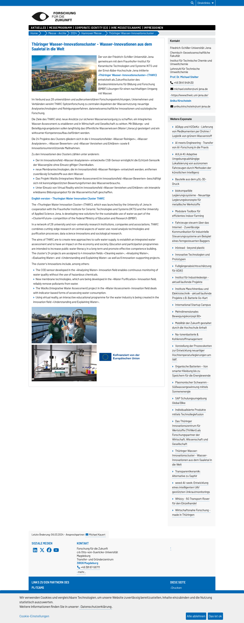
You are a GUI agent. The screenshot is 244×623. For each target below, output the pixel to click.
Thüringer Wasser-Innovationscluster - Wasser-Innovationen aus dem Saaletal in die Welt (192, 458)
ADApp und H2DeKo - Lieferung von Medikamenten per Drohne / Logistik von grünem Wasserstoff (192, 131)
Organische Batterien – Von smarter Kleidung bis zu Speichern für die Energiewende (191, 371)
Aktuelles (38, 27)
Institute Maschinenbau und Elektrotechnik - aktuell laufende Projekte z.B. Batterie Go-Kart (192, 293)
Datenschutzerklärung (96, 606)
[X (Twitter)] (42, 550)
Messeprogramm (60, 27)
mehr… (82, 572)
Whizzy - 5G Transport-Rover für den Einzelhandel (190, 501)
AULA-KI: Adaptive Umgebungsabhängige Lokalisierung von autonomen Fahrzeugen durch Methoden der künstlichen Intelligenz (191, 163)
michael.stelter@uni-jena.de (191, 89)
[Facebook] (49, 550)
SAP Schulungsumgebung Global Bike (189, 400)
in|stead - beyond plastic (190, 248)
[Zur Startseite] (54, 23)
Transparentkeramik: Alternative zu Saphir (186, 473)
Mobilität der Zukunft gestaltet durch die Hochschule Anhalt (191, 325)
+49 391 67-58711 (90, 567)
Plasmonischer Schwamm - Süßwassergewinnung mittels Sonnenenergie (190, 387)
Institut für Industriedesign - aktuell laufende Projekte (190, 279)
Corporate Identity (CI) (91, 27)
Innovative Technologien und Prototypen (190, 256)
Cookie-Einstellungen (34, 616)
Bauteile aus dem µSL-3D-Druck (189, 181)
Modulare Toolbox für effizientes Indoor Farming (188, 213)
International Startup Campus (193, 305)
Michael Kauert (97, 534)
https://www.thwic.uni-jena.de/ (189, 95)
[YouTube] (56, 550)
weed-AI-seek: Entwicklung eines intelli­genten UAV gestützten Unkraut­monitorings (191, 487)
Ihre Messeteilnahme (126, 27)
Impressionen (153, 27)
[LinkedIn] (35, 550)
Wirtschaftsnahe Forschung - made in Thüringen (191, 512)
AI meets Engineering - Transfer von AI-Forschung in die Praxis (192, 145)
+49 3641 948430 (183, 82)
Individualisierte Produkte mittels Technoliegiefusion (189, 412)
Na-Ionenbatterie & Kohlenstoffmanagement (187, 336)
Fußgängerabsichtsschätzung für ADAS (191, 268)
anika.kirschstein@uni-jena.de (192, 106)
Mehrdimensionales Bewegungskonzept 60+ (186, 314)
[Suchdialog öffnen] (192, 3)
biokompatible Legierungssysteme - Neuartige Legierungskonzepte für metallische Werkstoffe (191, 197)
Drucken (176, 588)
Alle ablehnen (196, 616)
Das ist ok (215, 616)
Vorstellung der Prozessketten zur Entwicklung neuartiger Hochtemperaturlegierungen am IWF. (192, 353)
